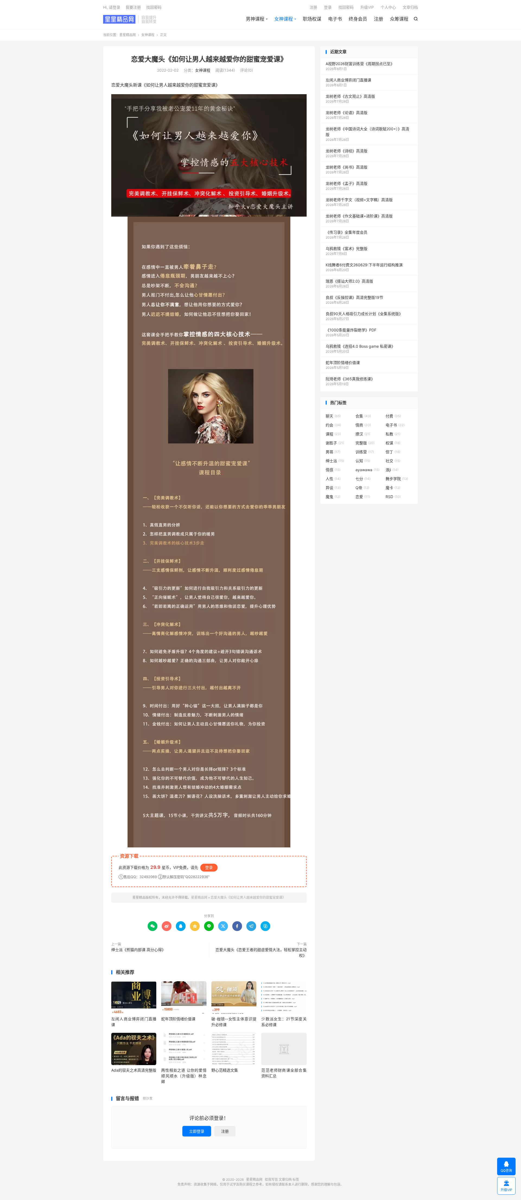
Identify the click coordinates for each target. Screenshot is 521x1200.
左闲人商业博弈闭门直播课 (348, 80)
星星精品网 (119, 19)
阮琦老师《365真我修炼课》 (350, 378)
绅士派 (335, 460)
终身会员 (358, 19)
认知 (362, 460)
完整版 (364, 443)
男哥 (333, 451)
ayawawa (367, 469)
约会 (333, 425)
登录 (328, 7)
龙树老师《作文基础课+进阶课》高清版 (359, 216)
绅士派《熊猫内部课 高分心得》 (138, 949)
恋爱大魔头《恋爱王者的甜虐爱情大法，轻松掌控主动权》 (261, 952)
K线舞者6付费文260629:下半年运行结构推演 (364, 264)
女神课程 (283, 19)
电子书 (335, 19)
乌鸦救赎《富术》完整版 (346, 248)
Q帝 (362, 487)
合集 (363, 416)
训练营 (364, 451)
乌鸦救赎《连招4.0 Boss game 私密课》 (360, 346)
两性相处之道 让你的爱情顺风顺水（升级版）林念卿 (183, 1076)
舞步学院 (397, 478)
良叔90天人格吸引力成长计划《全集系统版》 (364, 313)
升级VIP (367, 7)
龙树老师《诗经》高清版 (346, 150)
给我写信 (271, 1179)
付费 (393, 416)
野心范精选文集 (224, 1070)
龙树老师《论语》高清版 (346, 112)
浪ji (392, 469)
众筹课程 (399, 19)
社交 (393, 460)
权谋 (393, 443)
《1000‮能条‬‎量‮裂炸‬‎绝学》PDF (351, 330)
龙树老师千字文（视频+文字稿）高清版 (359, 199)
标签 (296, 1179)
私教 (393, 434)
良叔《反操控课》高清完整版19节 (354, 297)
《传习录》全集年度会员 (346, 232)
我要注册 (133, 7)
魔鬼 (333, 496)
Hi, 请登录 (111, 7)
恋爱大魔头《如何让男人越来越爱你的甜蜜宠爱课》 (209, 59)
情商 (363, 425)
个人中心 (388, 7)
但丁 (393, 451)
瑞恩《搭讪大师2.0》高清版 (349, 281)
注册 (378, 19)
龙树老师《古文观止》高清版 (350, 96)
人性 (333, 478)
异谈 (333, 487)
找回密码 (346, 7)
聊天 (333, 416)
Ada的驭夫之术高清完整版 (133, 1070)
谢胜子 (335, 443)
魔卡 (393, 487)
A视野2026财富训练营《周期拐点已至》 (360, 63)
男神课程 (255, 19)
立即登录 (196, 1131)
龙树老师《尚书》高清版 (346, 167)
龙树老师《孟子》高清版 (346, 183)
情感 (333, 469)
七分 (362, 478)
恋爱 (362, 496)
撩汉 (362, 434)
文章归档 (410, 7)
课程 (333, 434)
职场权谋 (312, 19)
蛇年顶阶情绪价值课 (178, 1019)
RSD (393, 496)
